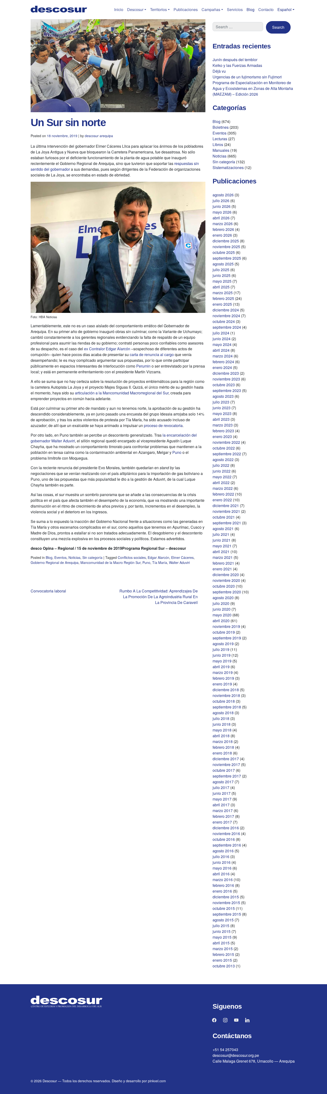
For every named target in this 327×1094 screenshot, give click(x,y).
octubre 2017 (224, 770)
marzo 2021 (223, 557)
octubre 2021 (224, 517)
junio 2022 (222, 471)
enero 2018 (222, 753)
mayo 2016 (222, 868)
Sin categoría (92, 557)
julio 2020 (221, 603)
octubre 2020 (224, 586)
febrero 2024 (223, 361)
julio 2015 (221, 925)
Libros (218, 144)
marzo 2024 (223, 356)
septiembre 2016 (227, 845)
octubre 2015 (224, 908)
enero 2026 (222, 235)
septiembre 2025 (227, 258)
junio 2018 (222, 724)
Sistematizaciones (228, 167)
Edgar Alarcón (158, 557)
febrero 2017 (223, 816)
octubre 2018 (224, 701)
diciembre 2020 (226, 574)
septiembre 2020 (227, 592)
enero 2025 (222, 304)
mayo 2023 (222, 413)
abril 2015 (221, 943)
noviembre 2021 (226, 511)
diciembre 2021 (226, 505)
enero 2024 (222, 367)
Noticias (74, 557)
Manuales (221, 150)
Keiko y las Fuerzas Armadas (237, 65)
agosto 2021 (223, 528)
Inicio (118, 9)
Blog (250, 9)
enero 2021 (222, 569)
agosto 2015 (223, 920)
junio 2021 (222, 540)
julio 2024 (221, 333)
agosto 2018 (223, 712)
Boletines (221, 127)
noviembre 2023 (226, 379)
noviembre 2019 (226, 626)
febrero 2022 (223, 494)
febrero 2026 (223, 229)
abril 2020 (221, 620)
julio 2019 (221, 649)
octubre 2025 (224, 252)
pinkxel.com (157, 1080)
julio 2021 (221, 534)
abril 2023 (221, 419)
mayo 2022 (222, 477)
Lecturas (220, 138)
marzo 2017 (223, 810)
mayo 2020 (222, 615)
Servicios (235, 9)
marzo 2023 (223, 425)
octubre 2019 (224, 632)
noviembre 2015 (226, 902)
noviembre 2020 (226, 580)
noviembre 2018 (226, 695)
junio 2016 (222, 862)
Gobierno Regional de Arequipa (55, 562)
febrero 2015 (223, 954)
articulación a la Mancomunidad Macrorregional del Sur (122, 393)
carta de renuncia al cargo (152, 354)
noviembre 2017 (226, 764)
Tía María (159, 562)
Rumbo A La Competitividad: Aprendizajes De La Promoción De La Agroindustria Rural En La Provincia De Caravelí (158, 596)
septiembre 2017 (227, 776)
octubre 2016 (224, 839)
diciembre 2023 (226, 373)
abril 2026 (221, 218)
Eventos (60, 557)
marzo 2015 (223, 948)
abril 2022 (221, 482)
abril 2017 (221, 804)
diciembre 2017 (226, 758)
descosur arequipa (99, 135)
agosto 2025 (223, 264)
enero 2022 (222, 500)
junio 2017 (222, 793)
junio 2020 (222, 609)
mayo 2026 (222, 212)
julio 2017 (221, 787)
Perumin (143, 366)
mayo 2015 (222, 937)
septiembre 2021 (227, 523)
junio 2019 (222, 655)
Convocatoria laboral (48, 591)
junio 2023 (222, 407)
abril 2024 (221, 350)
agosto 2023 (223, 396)
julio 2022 (221, 465)
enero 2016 (222, 891)
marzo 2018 (223, 741)
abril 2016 (221, 874)
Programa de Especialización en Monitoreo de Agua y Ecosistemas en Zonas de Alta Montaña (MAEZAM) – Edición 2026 (253, 88)
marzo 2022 (223, 488)
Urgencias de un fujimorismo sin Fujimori (247, 77)
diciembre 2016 (226, 828)
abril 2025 (221, 287)
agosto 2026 (223, 195)
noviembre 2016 (226, 833)
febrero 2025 (223, 298)
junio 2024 (222, 338)
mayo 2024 (222, 344)
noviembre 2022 (226, 442)
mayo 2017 (222, 799)
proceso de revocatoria (163, 425)
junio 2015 (222, 931)
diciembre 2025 (226, 241)
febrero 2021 (223, 563)
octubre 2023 (224, 384)
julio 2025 (221, 269)
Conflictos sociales (132, 557)
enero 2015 (222, 960)
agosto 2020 (223, 597)
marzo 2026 (223, 223)
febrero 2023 (223, 430)
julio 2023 (221, 402)
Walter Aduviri (179, 562)
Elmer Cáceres (182, 557)
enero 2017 (222, 822)
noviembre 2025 (226, 246)
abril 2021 (221, 551)
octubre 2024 (224, 321)
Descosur (135, 9)
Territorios (158, 9)
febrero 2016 (223, 885)
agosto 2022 (223, 459)
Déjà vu (219, 71)
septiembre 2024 (227, 327)
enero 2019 (222, 684)
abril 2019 (221, 666)
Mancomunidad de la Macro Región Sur (110, 562)
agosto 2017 (223, 781)
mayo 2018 (222, 730)
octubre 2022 (224, 448)
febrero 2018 (223, 747)
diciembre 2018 (226, 689)
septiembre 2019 (227, 638)
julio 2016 (221, 856)
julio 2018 (221, 718)
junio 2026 (222, 206)
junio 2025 (222, 275)
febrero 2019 (223, 678)
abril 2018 (221, 735)
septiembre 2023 (227, 390)
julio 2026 (221, 200)
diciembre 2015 (226, 897)
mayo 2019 (222, 661)
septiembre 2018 (227, 707)
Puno (176, 452)
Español (284, 9)
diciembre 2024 (226, 310)
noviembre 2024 (226, 315)
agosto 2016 (223, 851)
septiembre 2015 (227, 914)
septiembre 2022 (227, 453)
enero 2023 (222, 436)
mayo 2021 (222, 546)
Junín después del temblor (235, 59)
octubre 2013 (224, 966)
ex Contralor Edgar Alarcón (107, 348)
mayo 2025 (222, 281)
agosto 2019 (223, 643)
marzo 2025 (223, 292)
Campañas (211, 9)
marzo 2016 (223, 879)
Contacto (266, 9)
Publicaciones (186, 9)
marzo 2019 (223, 672)
